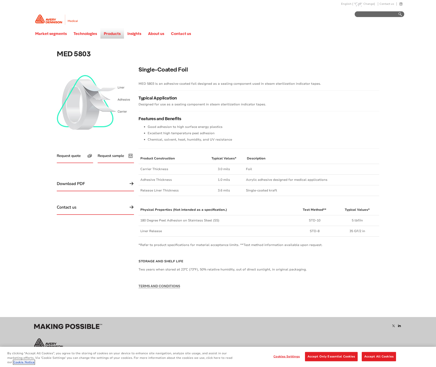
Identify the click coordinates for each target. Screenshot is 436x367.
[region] (218, 357)
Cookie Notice (24, 362)
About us (156, 33)
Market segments (51, 33)
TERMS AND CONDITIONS (159, 286)
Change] (369, 4)
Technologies (85, 33)
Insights (134, 33)
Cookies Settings (286, 356)
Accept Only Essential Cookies (331, 356)
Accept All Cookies (379, 356)
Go (398, 14)
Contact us (386, 4)
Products (112, 33)
